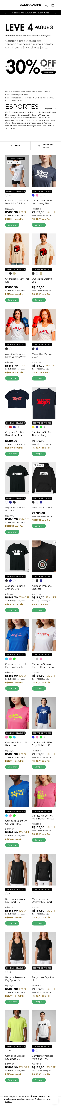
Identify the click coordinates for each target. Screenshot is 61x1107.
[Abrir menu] (8, 5)
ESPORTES (43, 91)
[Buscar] (46, 5)
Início (7, 91)
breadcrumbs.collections (24, 91)
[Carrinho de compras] (52, 5)
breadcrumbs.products (16, 94)
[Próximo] (56, 13)
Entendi (8, 1102)
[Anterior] (5, 13)
